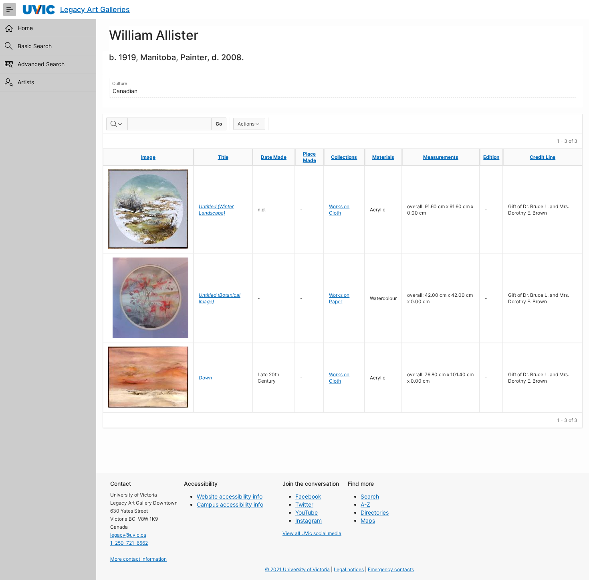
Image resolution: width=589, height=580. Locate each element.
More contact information (138, 559)
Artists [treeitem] (26, 82)
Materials (383, 157)
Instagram (308, 520)
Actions (246, 124)
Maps (368, 520)
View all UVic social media (311, 533)
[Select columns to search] (117, 124)
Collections (344, 157)
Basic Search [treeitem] (35, 46)
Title (223, 157)
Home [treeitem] (25, 27)
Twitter (304, 504)
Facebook (308, 496)
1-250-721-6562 (129, 543)
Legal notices (349, 569)
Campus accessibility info (230, 504)
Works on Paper (339, 298)
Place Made (309, 157)
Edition (491, 157)
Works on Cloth (339, 209)
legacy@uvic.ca (128, 535)
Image (148, 157)
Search (370, 496)
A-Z (365, 504)
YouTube (306, 512)
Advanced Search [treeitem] (41, 64)
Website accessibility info (229, 496)
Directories (375, 512)
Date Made (273, 157)
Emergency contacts (391, 569)
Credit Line (542, 157)
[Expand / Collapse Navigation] (9, 9)
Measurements (440, 157)
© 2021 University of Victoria (297, 569)
